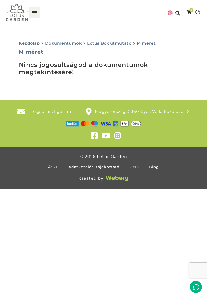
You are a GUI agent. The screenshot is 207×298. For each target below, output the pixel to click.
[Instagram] (117, 135)
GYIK (134, 167)
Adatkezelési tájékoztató (94, 167)
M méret (146, 43)
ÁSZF (53, 167)
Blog (154, 167)
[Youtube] (106, 135)
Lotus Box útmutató (109, 43)
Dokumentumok (63, 43)
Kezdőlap (29, 43)
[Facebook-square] (94, 135)
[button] (34, 12)
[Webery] (117, 178)
